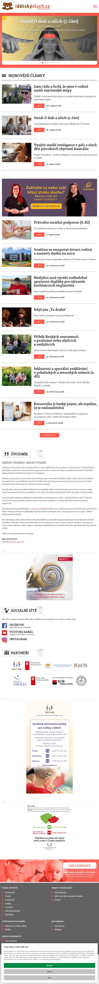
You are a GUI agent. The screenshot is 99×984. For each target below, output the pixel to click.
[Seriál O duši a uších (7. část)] (16, 125)
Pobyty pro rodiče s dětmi (15, 925)
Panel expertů (9, 888)
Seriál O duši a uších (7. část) (56, 117)
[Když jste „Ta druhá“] (16, 316)
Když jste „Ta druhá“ (50, 309)
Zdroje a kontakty (11, 936)
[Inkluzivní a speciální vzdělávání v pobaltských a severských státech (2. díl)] (16, 376)
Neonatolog (10, 892)
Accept (49, 965)
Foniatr (8, 896)
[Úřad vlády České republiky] (40, 681)
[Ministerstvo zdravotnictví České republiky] (33, 665)
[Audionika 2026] (49, 576)
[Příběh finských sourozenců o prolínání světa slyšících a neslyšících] (16, 344)
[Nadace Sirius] (20, 681)
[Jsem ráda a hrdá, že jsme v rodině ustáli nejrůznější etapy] (16, 93)
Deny (49, 972)
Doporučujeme (11, 940)
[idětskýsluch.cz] (26, 6)
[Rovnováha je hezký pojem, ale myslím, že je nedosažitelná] (16, 411)
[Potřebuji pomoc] (49, 870)
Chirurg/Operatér (12, 910)
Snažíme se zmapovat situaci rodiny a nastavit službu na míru (63, 251)
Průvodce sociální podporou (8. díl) (62, 222)
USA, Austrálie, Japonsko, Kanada (68, 896)
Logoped (9, 907)
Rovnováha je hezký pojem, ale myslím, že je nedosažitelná (65, 405)
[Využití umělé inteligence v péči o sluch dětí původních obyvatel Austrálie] (16, 152)
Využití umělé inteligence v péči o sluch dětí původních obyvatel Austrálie (65, 146)
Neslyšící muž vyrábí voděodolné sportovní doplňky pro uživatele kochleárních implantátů (60, 281)
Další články (49, 435)
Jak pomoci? (57, 921)
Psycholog (9, 914)
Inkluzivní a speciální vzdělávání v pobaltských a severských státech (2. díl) (64, 372)
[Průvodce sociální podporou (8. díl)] (16, 229)
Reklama (58, 929)
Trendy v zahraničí (61, 888)
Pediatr (8, 903)
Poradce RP (10, 899)
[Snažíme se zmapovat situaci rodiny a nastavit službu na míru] (16, 256)
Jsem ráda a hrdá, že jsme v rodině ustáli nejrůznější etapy (61, 88)
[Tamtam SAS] (49, 747)
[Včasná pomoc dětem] (66, 665)
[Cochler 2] (49, 197)
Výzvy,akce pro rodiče (13, 921)
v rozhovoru (34, 508)
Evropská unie (60, 892)
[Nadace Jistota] (63, 681)
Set (49, 978)
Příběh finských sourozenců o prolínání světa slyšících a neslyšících (56, 340)
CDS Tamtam (14, 541)
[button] (40, 62)
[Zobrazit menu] (95, 6)
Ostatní (58, 899)
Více (39, 105)
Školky (8, 929)
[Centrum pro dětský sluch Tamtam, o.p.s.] (16, 665)
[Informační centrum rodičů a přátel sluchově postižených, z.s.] (81, 681)
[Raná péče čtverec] (49, 827)
